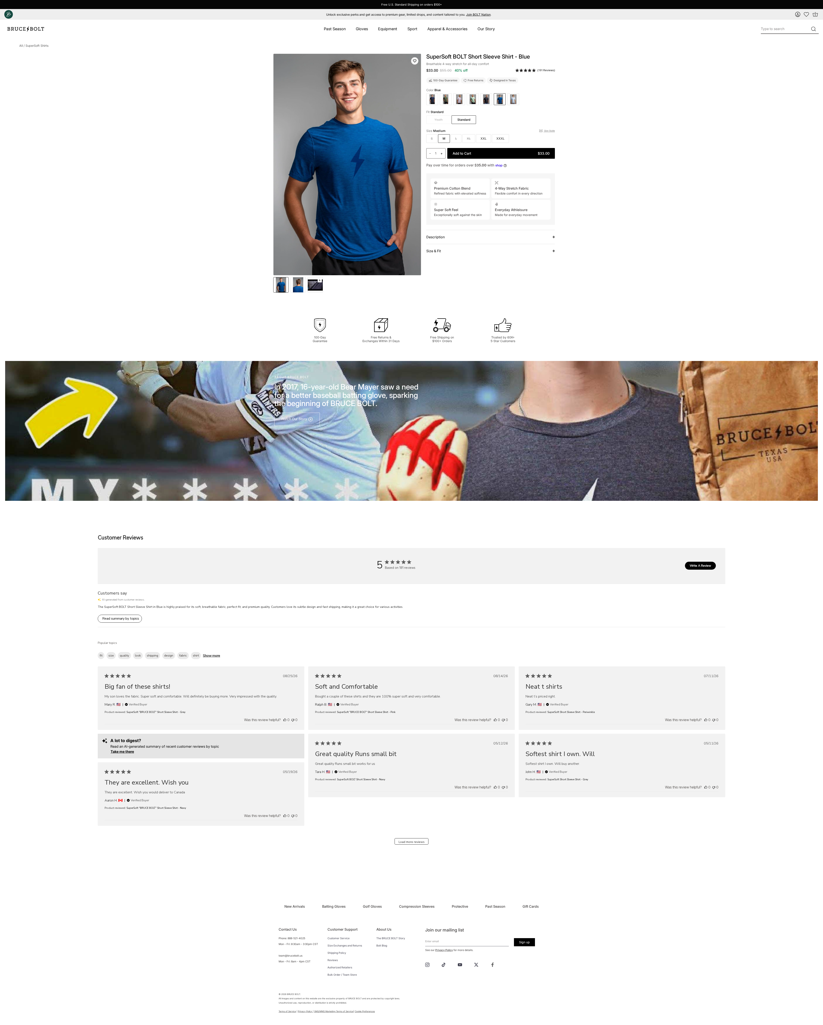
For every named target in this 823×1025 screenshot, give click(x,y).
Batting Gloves (334, 906)
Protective (460, 906)
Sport (412, 29)
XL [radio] (469, 138)
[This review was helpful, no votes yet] (284, 720)
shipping (152, 656)
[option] (281, 285)
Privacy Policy (444, 950)
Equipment (387, 29)
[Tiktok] (444, 964)
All (21, 45)
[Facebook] (492, 964)
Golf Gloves (372, 906)
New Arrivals (294, 906)
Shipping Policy (336, 952)
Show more (211, 655)
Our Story (486, 29)
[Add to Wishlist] (414, 61)
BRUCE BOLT (293, 994)
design (168, 656)
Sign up (524, 942)
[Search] (813, 29)
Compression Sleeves (417, 906)
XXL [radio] (484, 138)
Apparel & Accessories (447, 29)
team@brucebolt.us (290, 955)
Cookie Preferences (365, 1011)
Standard (463, 119)
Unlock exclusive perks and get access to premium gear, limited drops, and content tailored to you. (408, 14)
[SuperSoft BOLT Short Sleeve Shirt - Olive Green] (446, 99)
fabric (183, 656)
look (138, 656)
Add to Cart (501, 153)
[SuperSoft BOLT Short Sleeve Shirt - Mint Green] (473, 99)
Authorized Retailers (339, 967)
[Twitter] (476, 964)
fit (101, 656)
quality (124, 656)
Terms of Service (287, 1011)
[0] (806, 14)
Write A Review (700, 566)
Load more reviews (412, 842)
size (111, 656)
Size (435, 130)
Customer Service (338, 938)
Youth (438, 119)
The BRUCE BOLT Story (390, 938)
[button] (797, 14)
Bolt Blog (381, 945)
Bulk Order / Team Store (342, 974)
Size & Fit (433, 251)
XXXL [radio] (500, 138)
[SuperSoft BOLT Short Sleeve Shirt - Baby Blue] (513, 99)
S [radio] (432, 138)
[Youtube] (460, 964)
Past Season (335, 29)
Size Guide (549, 130)
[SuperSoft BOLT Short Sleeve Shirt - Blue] (315, 285)
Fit (435, 112)
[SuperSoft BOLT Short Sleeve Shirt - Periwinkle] (459, 99)
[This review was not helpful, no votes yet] (292, 720)
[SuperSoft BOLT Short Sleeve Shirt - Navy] (432, 99)
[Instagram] (427, 964)
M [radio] (444, 138)
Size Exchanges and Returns (344, 945)
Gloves (362, 29)
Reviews (332, 960)
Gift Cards (531, 906)
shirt (196, 656)
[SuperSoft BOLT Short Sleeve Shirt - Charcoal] (486, 99)
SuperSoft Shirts (37, 45)
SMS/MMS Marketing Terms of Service (333, 1011)
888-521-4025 (296, 938)
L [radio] (456, 138)
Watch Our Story (294, 419)
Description (435, 237)
